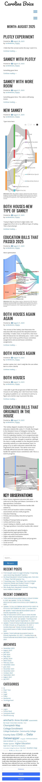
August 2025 (7, 650)
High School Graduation (18, 746)
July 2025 (6, 652)
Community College (28, 731)
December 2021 (8, 669)
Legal (5, 694)
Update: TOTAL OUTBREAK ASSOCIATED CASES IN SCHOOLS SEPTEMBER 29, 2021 (20, 602)
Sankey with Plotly (19, 59)
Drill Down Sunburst (31, 739)
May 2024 (6, 656)
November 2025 (9, 648)
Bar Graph (6, 723)
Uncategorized (8, 700)
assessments (33, 720)
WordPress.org (8, 715)
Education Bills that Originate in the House (20, 411)
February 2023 (8, 663)
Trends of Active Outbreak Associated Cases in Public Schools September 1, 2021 (19, 629)
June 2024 (6, 654)
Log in (5, 709)
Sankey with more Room (18, 83)
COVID (19, 734)
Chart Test (7, 690)
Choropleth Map (11, 725)
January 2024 (7, 658)
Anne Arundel (21, 720)
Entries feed (7, 711)
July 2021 (6, 679)
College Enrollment (13, 728)
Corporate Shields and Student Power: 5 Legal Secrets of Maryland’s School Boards (18, 584)
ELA (15, 741)
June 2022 (6, 667)
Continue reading (10, 51)
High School (6, 746)
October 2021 (8, 673)
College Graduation (11, 731)
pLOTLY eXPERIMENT (18, 37)
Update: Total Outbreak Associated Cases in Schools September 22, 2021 (19, 612)
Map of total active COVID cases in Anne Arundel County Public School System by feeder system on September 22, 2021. (20, 617)
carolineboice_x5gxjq (12, 43)
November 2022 (9, 665)
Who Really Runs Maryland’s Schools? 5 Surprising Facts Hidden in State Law (20, 588)
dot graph (22, 738)
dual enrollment (8, 741)
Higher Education (22, 743)
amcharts (8, 720)
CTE (25, 735)
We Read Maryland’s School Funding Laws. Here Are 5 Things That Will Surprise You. (20, 578)
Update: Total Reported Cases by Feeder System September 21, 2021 (19, 620)
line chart (23, 748)
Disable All (21, 779)
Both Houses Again (19, 353)
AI (4, 688)
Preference (21, 769)
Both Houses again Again (19, 316)
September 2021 (9, 675)
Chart (25, 723)
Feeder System (8, 744)
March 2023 (7, 661)
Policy (5, 696)
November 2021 (9, 671)
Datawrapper (11, 738)
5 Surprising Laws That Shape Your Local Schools (19, 581)
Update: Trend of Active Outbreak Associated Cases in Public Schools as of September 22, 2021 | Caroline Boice (21, 625)
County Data (9, 734)
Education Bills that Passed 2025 (20, 239)
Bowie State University (16, 723)
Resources (7, 698)
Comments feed (8, 713)
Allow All (21, 774)
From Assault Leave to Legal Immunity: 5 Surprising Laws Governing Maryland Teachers (20, 574)
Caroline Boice (19, 3)
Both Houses (14, 377)
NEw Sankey (12, 110)
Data (5, 692)
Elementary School (22, 741)
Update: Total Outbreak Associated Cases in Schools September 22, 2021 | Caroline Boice (18, 634)
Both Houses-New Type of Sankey (17, 208)
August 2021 (7, 677)
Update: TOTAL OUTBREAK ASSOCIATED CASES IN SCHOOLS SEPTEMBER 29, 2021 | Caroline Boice (20, 607)
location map (32, 748)
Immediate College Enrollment (11, 748)
